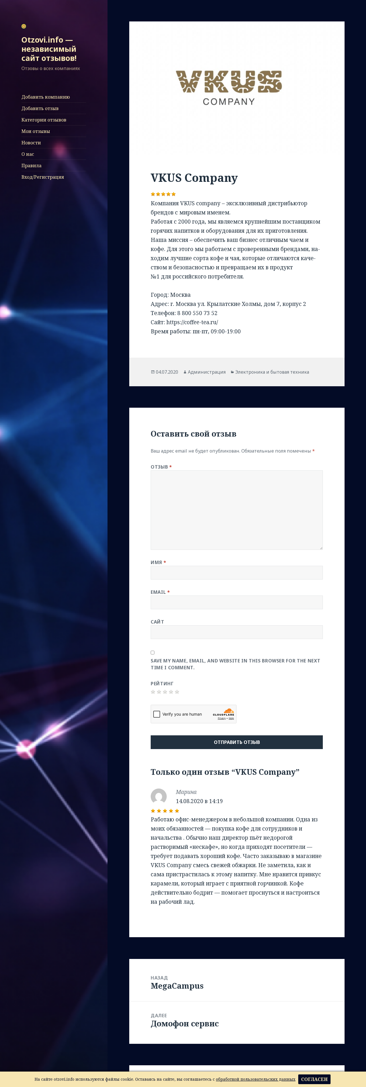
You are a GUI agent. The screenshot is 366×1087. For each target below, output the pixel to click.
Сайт (157, 622)
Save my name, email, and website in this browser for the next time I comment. (236, 664)
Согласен (314, 1079)
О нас (27, 154)
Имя (158, 562)
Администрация (207, 372)
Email (160, 592)
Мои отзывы (35, 131)
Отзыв (161, 467)
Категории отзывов (43, 120)
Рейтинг (162, 683)
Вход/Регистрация (42, 177)
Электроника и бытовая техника (272, 372)
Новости (31, 143)
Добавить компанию (45, 97)
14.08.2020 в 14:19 (199, 801)
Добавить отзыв (40, 108)
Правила (31, 165)
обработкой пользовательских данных (255, 1079)
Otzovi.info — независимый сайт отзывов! (49, 48)
